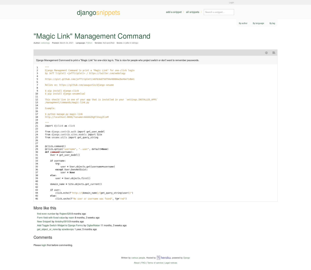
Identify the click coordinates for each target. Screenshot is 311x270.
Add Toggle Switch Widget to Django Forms (60, 225)
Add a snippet (174, 12)
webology (45, 42)
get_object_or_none (47, 229)
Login (231, 2)
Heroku (163, 257)
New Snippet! (44, 221)
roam (71, 217)
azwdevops (68, 229)
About (136, 262)
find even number (46, 213)
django (98, 12)
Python (89, 42)
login (43, 245)
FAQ (143, 262)
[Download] (266, 52)
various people (138, 257)
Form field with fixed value (51, 217)
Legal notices (171, 262)
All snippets (192, 12)
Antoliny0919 (62, 221)
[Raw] (274, 52)
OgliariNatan (93, 225)
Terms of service (155, 262)
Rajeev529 (65, 213)
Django (186, 257)
